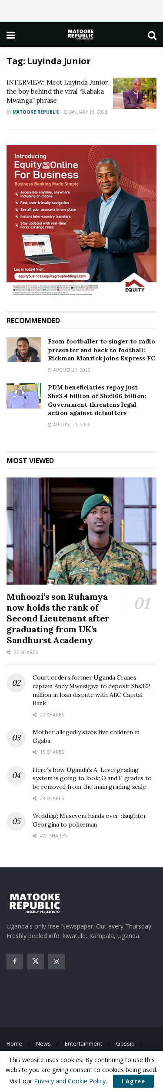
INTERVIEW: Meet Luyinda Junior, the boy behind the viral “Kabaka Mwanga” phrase (58, 91)
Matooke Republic (36, 112)
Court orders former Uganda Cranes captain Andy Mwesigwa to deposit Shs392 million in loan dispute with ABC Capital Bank (91, 690)
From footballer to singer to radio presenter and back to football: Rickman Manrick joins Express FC (101, 349)
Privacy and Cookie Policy (70, 1081)
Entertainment (83, 1043)
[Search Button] (152, 34)
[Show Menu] (11, 34)
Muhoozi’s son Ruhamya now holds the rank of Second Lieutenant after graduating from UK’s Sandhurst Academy (58, 618)
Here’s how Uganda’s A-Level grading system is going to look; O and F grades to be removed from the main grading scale (92, 778)
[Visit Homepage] (81, 34)
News (43, 1043)
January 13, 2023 (87, 112)
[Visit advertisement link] (81, 221)
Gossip (125, 1043)
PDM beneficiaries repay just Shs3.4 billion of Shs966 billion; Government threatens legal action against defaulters (97, 400)
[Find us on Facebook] (15, 961)
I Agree (133, 1081)
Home (14, 1043)
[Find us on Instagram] (56, 961)
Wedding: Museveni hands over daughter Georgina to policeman (89, 820)
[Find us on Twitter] (35, 961)
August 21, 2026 (71, 370)
